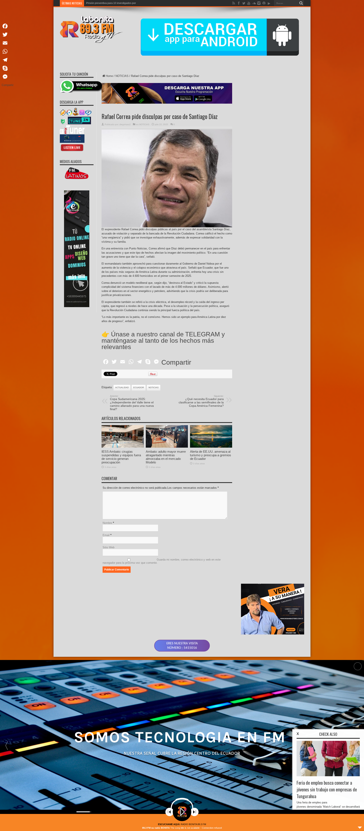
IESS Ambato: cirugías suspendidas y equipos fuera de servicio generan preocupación (121, 457)
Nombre (107, 523)
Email (106, 535)
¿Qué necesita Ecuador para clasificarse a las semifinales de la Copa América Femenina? (201, 401)
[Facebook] (7, 26)
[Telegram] (7, 60)
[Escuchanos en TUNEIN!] (79, 123)
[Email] (7, 43)
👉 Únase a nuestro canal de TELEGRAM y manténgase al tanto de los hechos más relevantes (163, 340)
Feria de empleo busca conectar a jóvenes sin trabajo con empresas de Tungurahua (327, 789)
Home (109, 76)
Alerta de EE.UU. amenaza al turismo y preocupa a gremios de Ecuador (210, 455)
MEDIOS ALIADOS (71, 161)
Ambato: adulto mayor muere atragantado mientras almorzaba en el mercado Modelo (166, 457)
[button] (6, 745)
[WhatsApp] (7, 51)
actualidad (122, 387)
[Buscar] (301, 3)
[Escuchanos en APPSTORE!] (72, 151)
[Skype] (7, 68)
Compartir (176, 362)
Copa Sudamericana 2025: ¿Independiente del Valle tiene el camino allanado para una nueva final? (132, 403)
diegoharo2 (125, 124)
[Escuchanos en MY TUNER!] (72, 132)
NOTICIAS (121, 76)
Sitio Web (108, 547)
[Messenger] (7, 76)
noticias (154, 387)
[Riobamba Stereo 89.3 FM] (91, 40)
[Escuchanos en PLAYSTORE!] (72, 141)
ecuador (138, 387)
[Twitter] (7, 34)
